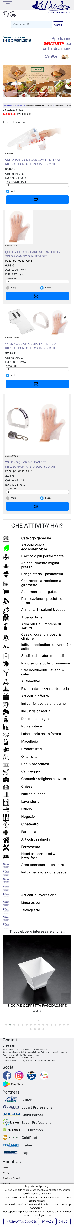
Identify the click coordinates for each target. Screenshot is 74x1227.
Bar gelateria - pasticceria (42, 574)
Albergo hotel (32, 617)
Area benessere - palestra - (43, 865)
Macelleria (29, 741)
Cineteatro (30, 824)
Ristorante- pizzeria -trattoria (45, 689)
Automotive (30, 681)
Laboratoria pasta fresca (41, 734)
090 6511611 (28, 1058)
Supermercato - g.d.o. (39, 592)
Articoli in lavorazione (38, 895)
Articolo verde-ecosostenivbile (34, 547)
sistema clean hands (63, 105)
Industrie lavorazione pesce (43, 872)
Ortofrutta (29, 756)
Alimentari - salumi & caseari (44, 610)
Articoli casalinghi (35, 839)
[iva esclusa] (24, 113)
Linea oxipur (31, 902)
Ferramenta (30, 847)
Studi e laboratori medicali (42, 656)
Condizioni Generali (11, 1178)
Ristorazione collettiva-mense (45, 663)
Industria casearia (35, 711)
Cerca (58, 24)
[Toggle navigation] (7, 4)
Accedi (6, 1167)
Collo (13, 191)
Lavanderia (30, 801)
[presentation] (35, 1020)
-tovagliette (30, 910)
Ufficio (26, 809)
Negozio (28, 817)
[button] (8, 81)
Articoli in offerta (35, 696)
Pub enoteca (31, 726)
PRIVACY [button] (48, 1221)
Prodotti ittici (31, 749)
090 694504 (12, 1058)
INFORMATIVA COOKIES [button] (21, 1221)
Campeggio (30, 771)
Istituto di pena (33, 794)
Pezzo (48, 287)
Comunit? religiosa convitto (43, 779)
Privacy (6, 1172)
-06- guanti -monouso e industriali (39, 105)
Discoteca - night (35, 719)
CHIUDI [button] (63, 1221)
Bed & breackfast (35, 764)
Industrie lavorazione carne (43, 704)
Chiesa (27, 786)
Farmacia (28, 832)
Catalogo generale (36, 538)
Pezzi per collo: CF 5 (33, 253)
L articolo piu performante (42, 556)
